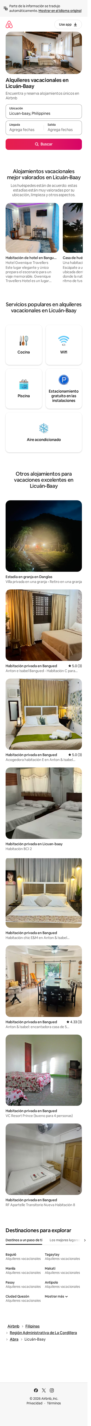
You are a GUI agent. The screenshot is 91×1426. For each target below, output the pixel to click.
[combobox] (43, 113)
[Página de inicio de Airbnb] (9, 24)
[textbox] (24, 130)
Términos (54, 1403)
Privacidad (34, 1403)
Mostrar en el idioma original (59, 11)
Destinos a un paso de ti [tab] (24, 1240)
